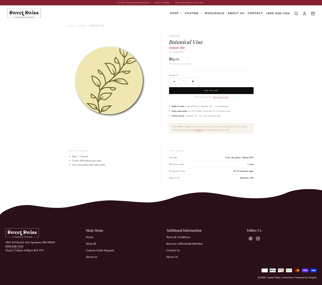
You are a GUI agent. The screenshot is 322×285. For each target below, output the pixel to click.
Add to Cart (211, 90)
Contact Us (173, 250)
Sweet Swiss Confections (280, 277)
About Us (91, 257)
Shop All (91, 244)
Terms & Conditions (178, 237)
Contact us (199, 129)
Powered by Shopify (306, 277)
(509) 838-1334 (278, 13)
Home (70, 25)
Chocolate (81, 25)
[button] (296, 14)
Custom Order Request (100, 250)
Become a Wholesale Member (184, 244)
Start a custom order (221, 97)
